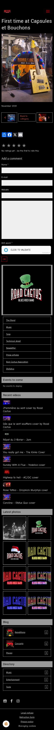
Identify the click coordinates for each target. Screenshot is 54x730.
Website (5, 189)
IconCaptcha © (46, 252)
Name (4, 164)
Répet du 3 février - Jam (17, 439)
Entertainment (26, 679)
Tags (8, 334)
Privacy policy (27, 721)
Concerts (31, 643)
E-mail (5, 177)
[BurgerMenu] (48, 11)
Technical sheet (13, 341)
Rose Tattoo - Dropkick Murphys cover (25, 490)
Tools (26, 686)
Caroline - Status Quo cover (19, 502)
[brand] (7, 11)
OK (4, 259)
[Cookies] (6, 723)
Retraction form (27, 717)
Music (9, 327)
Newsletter (11, 348)
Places (26, 653)
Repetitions (31, 632)
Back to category (24, 117)
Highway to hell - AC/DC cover (20, 477)
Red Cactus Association (17, 362)
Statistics (10, 369)
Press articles (12, 355)
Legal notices (27, 713)
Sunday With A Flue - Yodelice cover (24, 464)
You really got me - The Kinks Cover (24, 452)
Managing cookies (27, 726)
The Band (10, 320)
